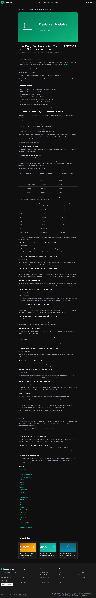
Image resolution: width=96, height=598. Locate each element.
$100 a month (64, 64)
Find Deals (37, 2)
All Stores (46, 2)
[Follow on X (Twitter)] (2, 581)
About (56, 2)
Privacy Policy (81, 575)
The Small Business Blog (26, 477)
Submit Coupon (90, 2)
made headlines (35, 59)
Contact (61, 582)
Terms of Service (82, 572)
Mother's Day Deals (44, 575)
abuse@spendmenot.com (82, 595)
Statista (22, 502)
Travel (22, 580)
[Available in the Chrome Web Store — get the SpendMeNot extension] (9, 584)
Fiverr (21, 520)
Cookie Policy (81, 577)
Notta (22, 492)
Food (22, 585)
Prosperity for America (26, 474)
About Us (61, 577)
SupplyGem (23, 525)
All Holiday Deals (44, 572)
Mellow (22, 504)
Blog (52, 2)
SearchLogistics (24, 522)
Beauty (22, 577)
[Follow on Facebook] (6, 581)
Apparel (22, 572)
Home (19, 9)
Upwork (22, 479)
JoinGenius (23, 469)
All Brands (61, 575)
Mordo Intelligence (25, 510)
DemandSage (23, 489)
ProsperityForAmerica (26, 527)
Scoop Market (24, 472)
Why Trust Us (62, 580)
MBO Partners (24, 497)
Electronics (23, 582)
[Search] (81, 2)
